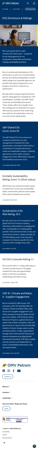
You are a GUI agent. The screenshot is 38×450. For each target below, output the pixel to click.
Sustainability (16, 9)
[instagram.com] (8, 371)
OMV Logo (5, 3)
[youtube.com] (19, 371)
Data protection (7, 438)
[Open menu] (34, 3)
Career (6, 409)
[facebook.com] (13, 371)
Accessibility (6, 432)
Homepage (5, 9)
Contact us (7, 376)
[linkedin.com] (3, 371)
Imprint (4, 435)
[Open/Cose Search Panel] (27, 3)
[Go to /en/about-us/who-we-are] (4, 442)
